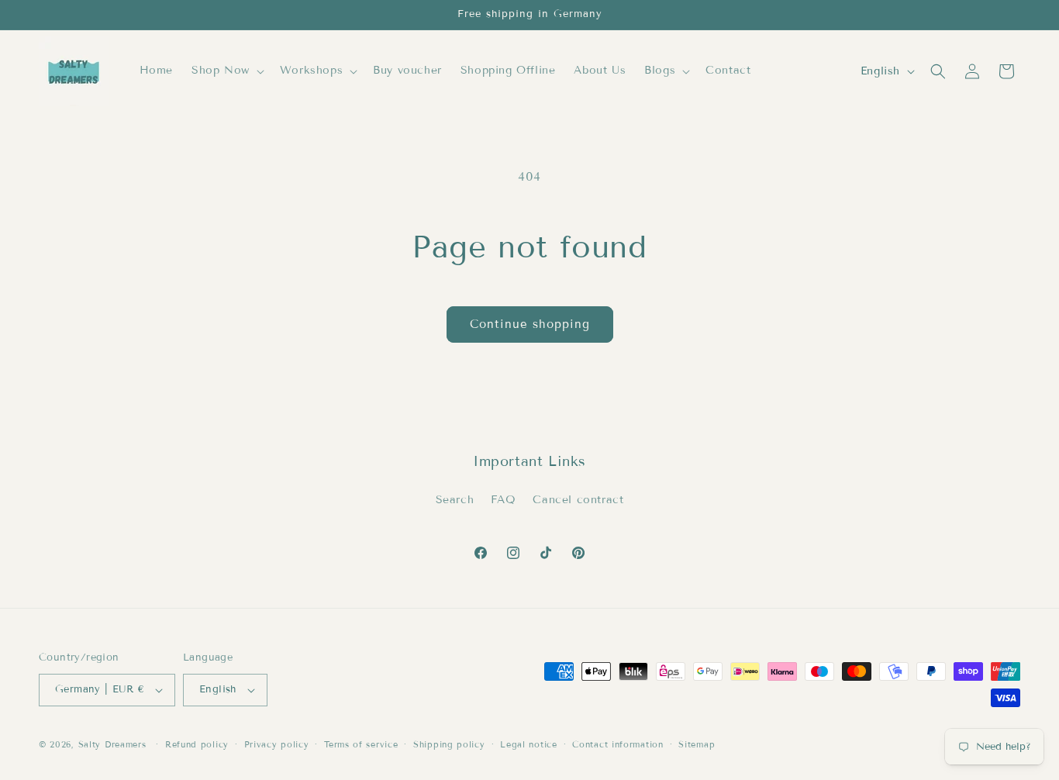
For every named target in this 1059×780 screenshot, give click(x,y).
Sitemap (696, 744)
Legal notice (528, 744)
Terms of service (361, 744)
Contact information (617, 744)
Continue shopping (530, 324)
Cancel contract (578, 499)
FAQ (503, 499)
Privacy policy (276, 744)
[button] (226, 70)
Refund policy (197, 744)
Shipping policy (449, 744)
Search (455, 499)
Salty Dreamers (112, 744)
